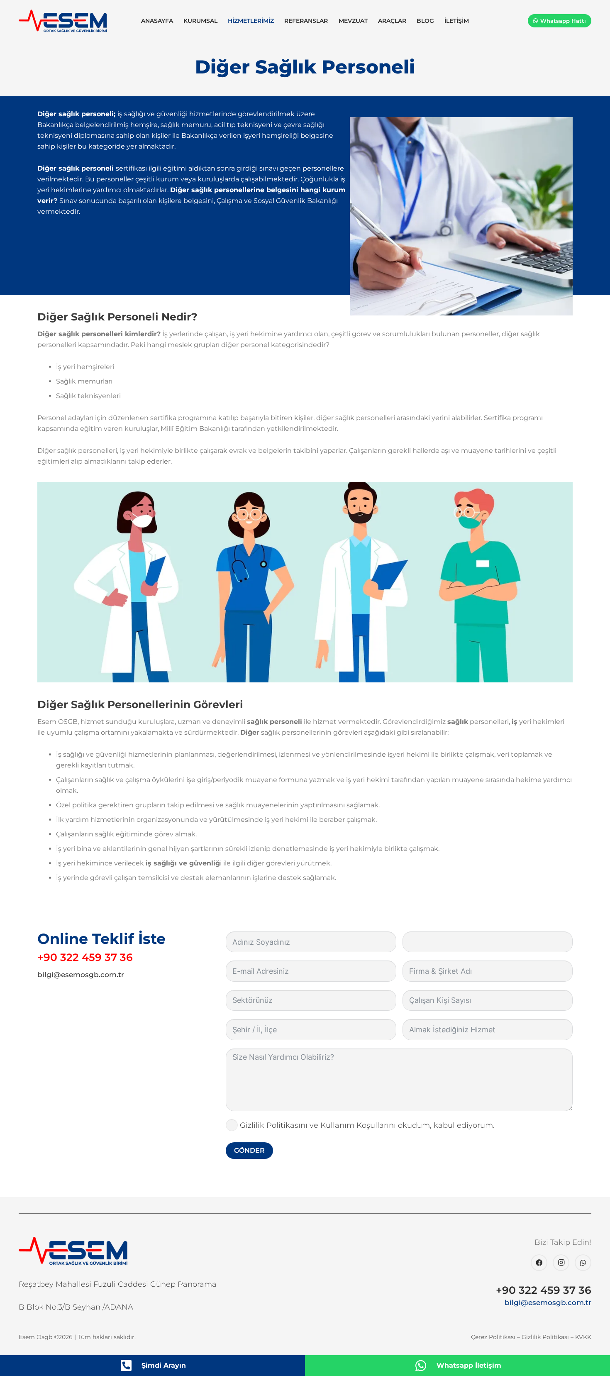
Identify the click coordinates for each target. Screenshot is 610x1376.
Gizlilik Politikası (545, 1337)
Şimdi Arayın (164, 1365)
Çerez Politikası (493, 1337)
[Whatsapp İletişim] (425, 1365)
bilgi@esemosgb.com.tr (80, 974)
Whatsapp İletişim (469, 1365)
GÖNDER (249, 1150)
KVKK (583, 1337)
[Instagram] (561, 1262)
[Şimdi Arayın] (130, 1365)
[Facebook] (539, 1262)
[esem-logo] (63, 21)
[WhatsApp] (583, 1262)
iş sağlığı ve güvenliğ (183, 863)
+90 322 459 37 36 (85, 957)
